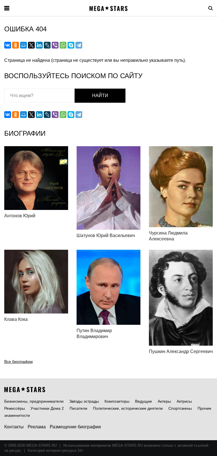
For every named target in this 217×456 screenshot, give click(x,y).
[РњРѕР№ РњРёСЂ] (23, 45)
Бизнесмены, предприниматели (34, 401)
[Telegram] (78, 45)
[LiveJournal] (47, 45)
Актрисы (184, 401)
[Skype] (71, 45)
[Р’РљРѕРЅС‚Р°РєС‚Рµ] (7, 45)
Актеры (164, 401)
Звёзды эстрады (84, 401)
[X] (31, 45)
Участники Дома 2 (47, 408)
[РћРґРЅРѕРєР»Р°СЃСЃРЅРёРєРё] (15, 45)
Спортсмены (180, 408)
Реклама (37, 426)
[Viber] (55, 45)
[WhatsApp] (63, 45)
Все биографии (18, 361)
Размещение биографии (75, 426)
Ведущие (143, 401)
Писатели (78, 408)
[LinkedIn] (39, 45)
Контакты (14, 426)
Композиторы (117, 401)
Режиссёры (14, 408)
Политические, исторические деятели (128, 408)
